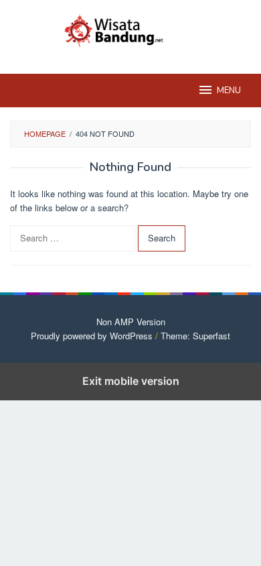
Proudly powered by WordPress (92, 335)
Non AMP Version (130, 321)
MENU (229, 90)
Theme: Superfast (195, 335)
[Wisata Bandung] (130, 28)
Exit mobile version (130, 381)
